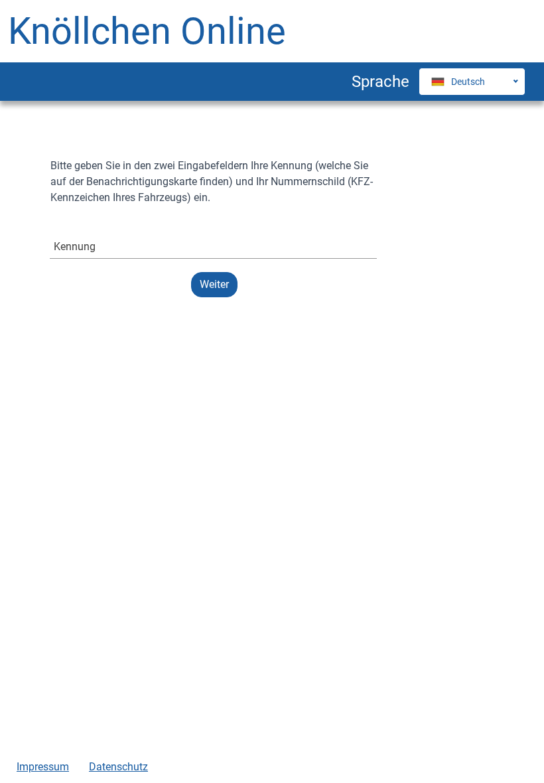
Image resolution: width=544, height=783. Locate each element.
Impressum (43, 766)
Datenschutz (118, 766)
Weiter (214, 284)
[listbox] (458, 81)
